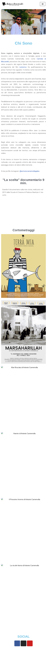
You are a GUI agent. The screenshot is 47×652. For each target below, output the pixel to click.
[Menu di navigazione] (42, 4)
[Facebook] (17, 643)
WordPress (31, 650)
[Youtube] (30, 643)
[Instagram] (23, 643)
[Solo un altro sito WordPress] (13, 4)
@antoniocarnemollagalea (29, 171)
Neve (14, 650)
